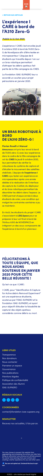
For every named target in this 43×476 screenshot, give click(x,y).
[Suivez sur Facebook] (13, 400)
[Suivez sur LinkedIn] (8, 400)
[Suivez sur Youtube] (17, 400)
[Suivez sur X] (4, 400)
